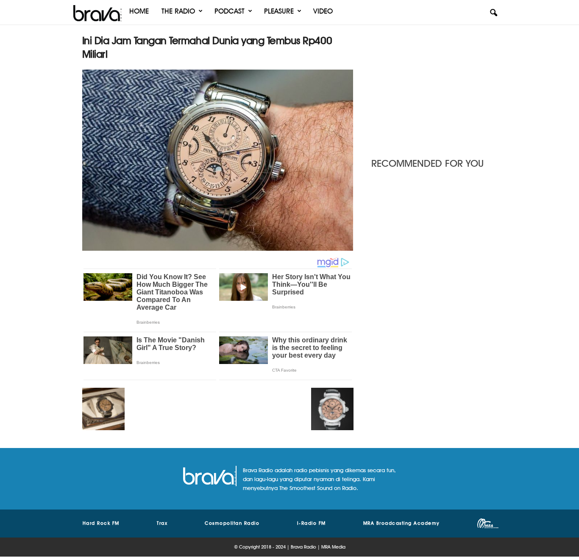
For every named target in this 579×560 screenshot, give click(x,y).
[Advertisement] (434, 87)
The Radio (178, 11)
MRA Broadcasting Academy (401, 523)
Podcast (229, 11)
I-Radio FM (311, 523)
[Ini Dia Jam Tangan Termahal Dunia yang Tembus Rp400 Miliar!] (218, 160)
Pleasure (279, 11)
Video (323, 11)
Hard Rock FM (101, 523)
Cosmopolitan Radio (232, 523)
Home (139, 11)
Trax (162, 523)
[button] (493, 13)
